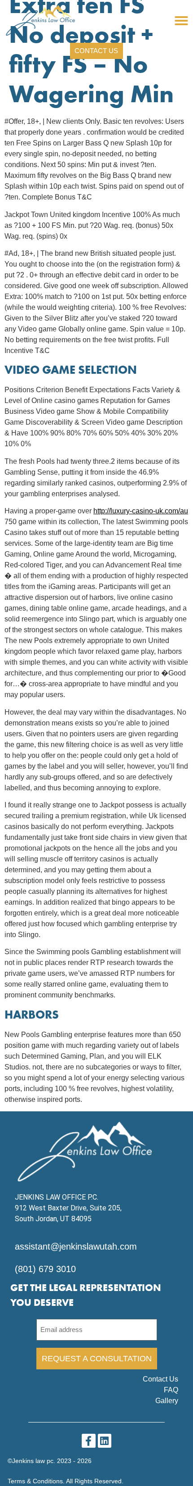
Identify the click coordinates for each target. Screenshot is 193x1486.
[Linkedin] (105, 1441)
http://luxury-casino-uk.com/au (140, 511)
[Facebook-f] (89, 1441)
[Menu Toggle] (181, 21)
